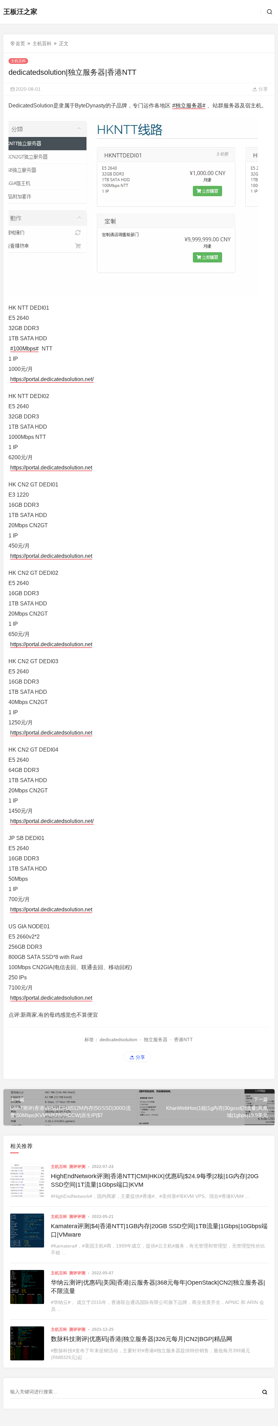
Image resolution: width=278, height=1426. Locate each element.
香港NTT (183, 1039)
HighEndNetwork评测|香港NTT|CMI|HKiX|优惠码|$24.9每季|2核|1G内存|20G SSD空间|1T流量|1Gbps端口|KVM (155, 1180)
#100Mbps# (24, 348)
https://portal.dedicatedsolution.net (51, 467)
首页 (20, 43)
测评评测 (77, 1166)
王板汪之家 (20, 11)
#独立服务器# (188, 105)
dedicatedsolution (118, 1039)
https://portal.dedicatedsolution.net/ (52, 379)
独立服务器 (155, 1039)
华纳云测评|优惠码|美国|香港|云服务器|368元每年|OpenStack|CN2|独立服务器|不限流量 (158, 1286)
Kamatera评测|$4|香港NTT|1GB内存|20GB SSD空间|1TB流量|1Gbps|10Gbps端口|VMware (159, 1230)
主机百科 (42, 43)
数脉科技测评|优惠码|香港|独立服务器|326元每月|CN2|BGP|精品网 (141, 1339)
